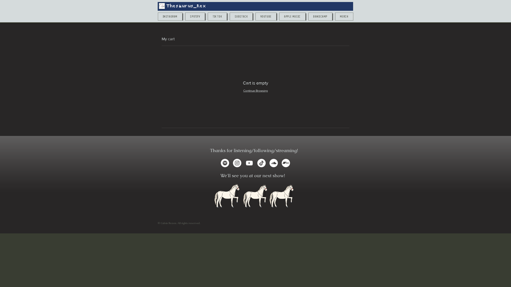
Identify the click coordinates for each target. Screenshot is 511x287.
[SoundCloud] (273, 163)
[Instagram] (237, 163)
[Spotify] (225, 163)
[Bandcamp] (286, 163)
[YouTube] (249, 163)
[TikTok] (261, 163)
